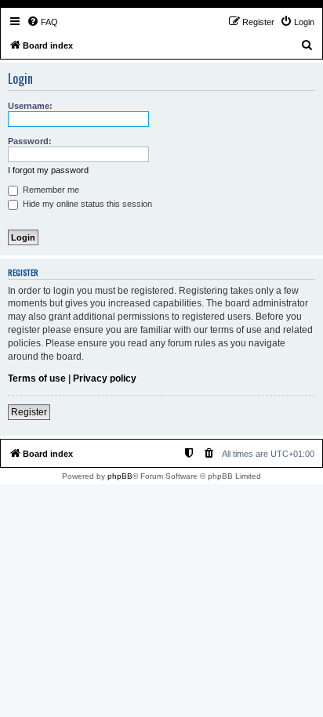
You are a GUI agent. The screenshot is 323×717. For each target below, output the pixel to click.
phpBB (119, 476)
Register (29, 412)
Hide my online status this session (86, 203)
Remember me (49, 189)
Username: (30, 105)
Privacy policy (104, 378)
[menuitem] (42, 22)
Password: (30, 141)
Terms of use (37, 378)
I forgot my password (48, 170)
